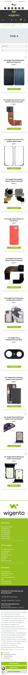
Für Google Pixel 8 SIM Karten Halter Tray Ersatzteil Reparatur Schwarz (14, 458)
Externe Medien (8, 656)
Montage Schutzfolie (7, 549)
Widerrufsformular (7, 573)
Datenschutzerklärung (8, 577)
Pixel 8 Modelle (6, 26)
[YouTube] (12, 8)
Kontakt (3, 559)
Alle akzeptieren (14, 663)
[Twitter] (23, 8)
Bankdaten (4, 557)
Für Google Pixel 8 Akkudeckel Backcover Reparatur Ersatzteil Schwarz (14, 61)
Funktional (7, 658)
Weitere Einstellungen (7, 660)
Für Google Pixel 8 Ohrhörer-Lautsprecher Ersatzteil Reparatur (14, 299)
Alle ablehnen (14, 667)
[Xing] (19, 8)
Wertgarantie (5, 529)
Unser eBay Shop (6, 583)
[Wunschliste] (16, 20)
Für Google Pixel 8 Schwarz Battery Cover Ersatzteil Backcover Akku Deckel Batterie (14, 378)
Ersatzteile (7, 24)
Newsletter (4, 553)
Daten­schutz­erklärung (18, 649)
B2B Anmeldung (6, 581)
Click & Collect (5, 536)
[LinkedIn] (16, 8)
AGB (2, 579)
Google (20, 24)
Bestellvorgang (5, 551)
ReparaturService (6, 527)
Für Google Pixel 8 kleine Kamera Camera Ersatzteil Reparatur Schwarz (14, 259)
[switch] (3, 673)
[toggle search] (11, 20)
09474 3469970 (8, 1)
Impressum (4, 575)
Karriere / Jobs (5, 531)
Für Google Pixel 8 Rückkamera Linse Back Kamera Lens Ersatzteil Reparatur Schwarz (14, 339)
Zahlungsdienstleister (10, 654)
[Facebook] (5, 8)
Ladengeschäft (5, 538)
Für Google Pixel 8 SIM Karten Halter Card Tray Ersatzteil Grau (14, 418)
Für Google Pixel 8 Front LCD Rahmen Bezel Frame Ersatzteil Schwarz (14, 140)
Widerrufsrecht (6, 571)
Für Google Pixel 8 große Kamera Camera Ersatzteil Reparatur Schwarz (14, 180)
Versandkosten (5, 532)
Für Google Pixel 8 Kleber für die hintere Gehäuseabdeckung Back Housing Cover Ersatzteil (14, 220)
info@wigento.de (21, 1)
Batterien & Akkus (6, 555)
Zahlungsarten (5, 534)
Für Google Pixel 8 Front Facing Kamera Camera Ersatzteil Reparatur (14, 101)
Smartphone (14, 24)
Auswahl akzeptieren (14, 671)
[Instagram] (9, 8)
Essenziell (6, 652)
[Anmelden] (24, 20)
